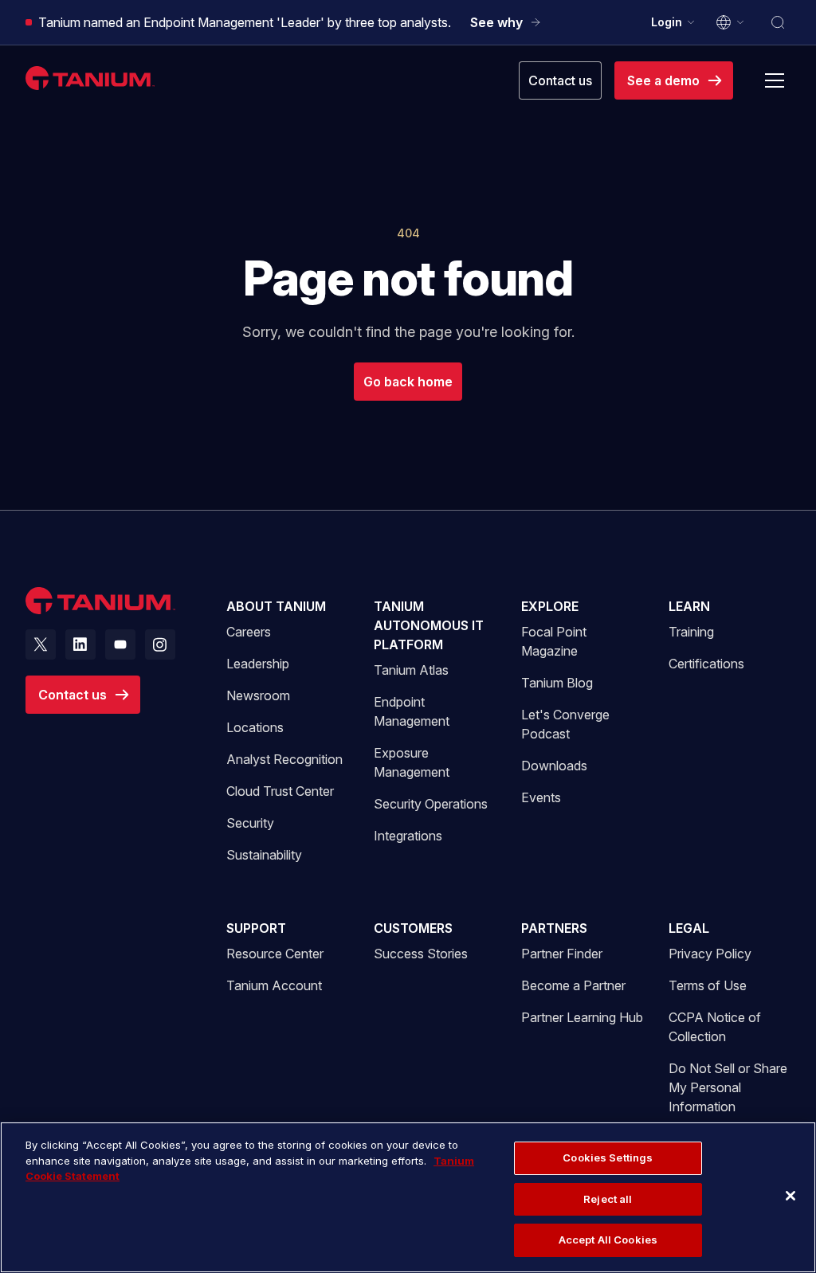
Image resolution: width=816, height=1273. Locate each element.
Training (691, 632)
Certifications (706, 664)
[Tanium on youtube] (120, 644)
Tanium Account (274, 985)
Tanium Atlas (411, 670)
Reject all (607, 1199)
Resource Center (275, 953)
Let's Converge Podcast (565, 724)
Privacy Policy (710, 954)
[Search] (777, 22)
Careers (248, 632)
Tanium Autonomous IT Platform (429, 625)
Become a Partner (573, 985)
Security (250, 823)
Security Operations (431, 804)
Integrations (408, 836)
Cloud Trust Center (280, 790)
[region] (408, 1197)
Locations (255, 727)
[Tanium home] (90, 77)
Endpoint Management (411, 711)
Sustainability (264, 855)
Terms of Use (708, 985)
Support (256, 928)
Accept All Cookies (608, 1239)
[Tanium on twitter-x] (41, 644)
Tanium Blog (557, 683)
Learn (689, 606)
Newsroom (258, 695)
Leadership (257, 664)
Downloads (554, 766)
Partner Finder (561, 954)
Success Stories (421, 954)
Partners (554, 928)
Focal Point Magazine (553, 641)
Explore (550, 606)
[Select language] (730, 22)
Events (541, 797)
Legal (689, 928)
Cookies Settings (608, 1157)
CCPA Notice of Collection (715, 1026)
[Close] (790, 1195)
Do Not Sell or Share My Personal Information (728, 1087)
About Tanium (276, 606)
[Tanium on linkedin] (80, 644)
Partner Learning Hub (582, 1017)
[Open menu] (774, 80)
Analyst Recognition (284, 759)
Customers (413, 928)
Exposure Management (411, 762)
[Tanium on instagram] (160, 644)
